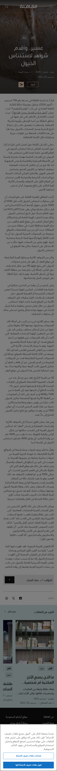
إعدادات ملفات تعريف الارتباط (28, 756)
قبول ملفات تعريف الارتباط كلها (28, 765)
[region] (28, 747)
